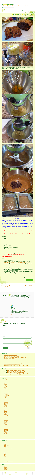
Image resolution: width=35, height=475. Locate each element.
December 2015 (6, 404)
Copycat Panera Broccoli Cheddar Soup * (10, 358)
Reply (2, 301)
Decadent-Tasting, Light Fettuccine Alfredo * (10, 355)
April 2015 (5, 413)
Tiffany (32, 15)
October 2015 (6, 406)
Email (4, 339)
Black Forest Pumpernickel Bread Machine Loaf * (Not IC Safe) (16, 370)
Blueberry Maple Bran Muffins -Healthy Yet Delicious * (12, 364)
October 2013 (6, 433)
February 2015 (6, 415)
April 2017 (5, 388)
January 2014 (6, 430)
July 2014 (5, 423)
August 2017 (5, 384)
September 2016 (6, 395)
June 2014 (5, 424)
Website (4, 342)
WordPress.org (6, 469)
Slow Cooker (5, 453)
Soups (5, 455)
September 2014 (6, 421)
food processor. (16, 264)
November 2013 (6, 432)
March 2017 (5, 389)
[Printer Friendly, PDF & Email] (29, 280)
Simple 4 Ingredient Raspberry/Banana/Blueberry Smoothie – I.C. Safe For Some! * (16, 365)
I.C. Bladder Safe (6, 447)
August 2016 (5, 396)
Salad (4, 449)
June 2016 (5, 398)
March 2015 (5, 414)
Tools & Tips (5, 456)
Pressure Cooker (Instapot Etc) (8, 448)
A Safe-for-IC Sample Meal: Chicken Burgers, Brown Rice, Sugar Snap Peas (15, 357)
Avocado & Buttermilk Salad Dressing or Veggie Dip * (12, 356)
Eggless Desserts (6, 445)
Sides (4, 452)
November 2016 (6, 394)
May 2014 (5, 425)
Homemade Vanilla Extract (29, 285)
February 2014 (6, 429)
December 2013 (6, 431)
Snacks (5, 454)
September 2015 (6, 407)
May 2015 (5, 412)
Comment (4, 325)
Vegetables (5, 458)
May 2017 (5, 387)
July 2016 (5, 397)
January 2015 (6, 416)
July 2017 (5, 385)
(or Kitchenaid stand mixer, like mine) (18, 267)
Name (4, 336)
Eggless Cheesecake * (7, 359)
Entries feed (5, 467)
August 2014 (5, 422)
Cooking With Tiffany (8, 4)
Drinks (5, 444)
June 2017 (5, 386)
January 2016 (6, 403)
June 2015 (5, 411)
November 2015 (6, 405)
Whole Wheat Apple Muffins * (8, 360)
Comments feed (6, 468)
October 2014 (6, 420)
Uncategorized (6, 457)
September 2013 (6, 434)
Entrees (5, 446)
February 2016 (6, 402)
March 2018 (5, 379)
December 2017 (6, 380)
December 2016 (6, 393)
